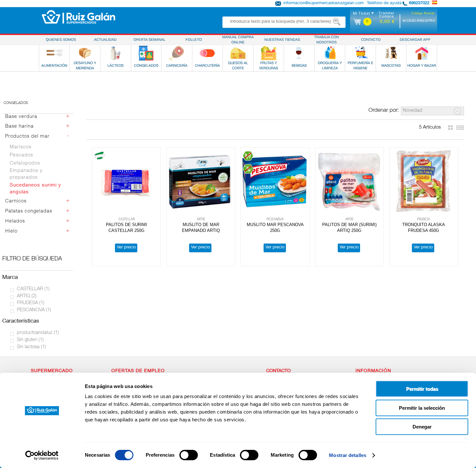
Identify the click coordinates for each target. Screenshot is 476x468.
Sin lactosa (31, 347)
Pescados (21, 155)
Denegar (422, 426)
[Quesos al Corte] (238, 53)
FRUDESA (30, 303)
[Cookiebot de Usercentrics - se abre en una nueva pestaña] (42, 455)
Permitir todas (422, 389)
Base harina (19, 126)
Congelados (16, 103)
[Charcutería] (207, 53)
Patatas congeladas (28, 211)
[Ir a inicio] (78, 17)
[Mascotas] (391, 53)
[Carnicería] (177, 53)
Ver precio (126, 247)
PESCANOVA (34, 310)
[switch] (188, 455)
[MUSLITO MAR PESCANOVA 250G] (275, 181)
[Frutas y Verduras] (269, 53)
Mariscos (20, 147)
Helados (15, 221)
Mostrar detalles (347, 455)
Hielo (11, 231)
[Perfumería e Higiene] (360, 53)
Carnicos (16, 201)
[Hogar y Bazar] (422, 53)
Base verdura (21, 116)
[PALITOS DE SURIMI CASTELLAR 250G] (126, 181)
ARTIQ (27, 296)
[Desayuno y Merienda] (85, 53)
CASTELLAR (33, 289)
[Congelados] (146, 53)
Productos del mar (27, 136)
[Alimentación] (54, 53)
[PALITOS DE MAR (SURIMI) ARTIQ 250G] (349, 181)
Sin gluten (30, 339)
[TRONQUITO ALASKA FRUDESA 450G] (424, 181)
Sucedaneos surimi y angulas (35, 189)
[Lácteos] (116, 53)
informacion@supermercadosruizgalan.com (323, 3)
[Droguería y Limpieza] (330, 53)
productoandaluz (38, 332)
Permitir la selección (422, 408)
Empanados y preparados (26, 174)
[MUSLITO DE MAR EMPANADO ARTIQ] (201, 181)
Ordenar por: (383, 110)
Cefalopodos (25, 163)
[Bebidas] (299, 53)
